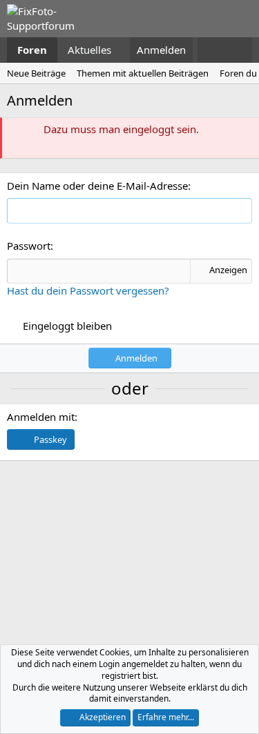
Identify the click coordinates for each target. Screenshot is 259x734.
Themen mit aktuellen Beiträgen (143, 73)
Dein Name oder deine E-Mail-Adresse (97, 185)
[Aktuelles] (211, 50)
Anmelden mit (41, 417)
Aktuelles (89, 50)
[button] (122, 50)
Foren (32, 50)
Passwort (28, 245)
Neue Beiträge (36, 73)
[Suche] (238, 50)
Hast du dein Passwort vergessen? (88, 290)
